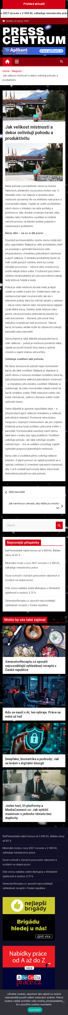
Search (59, 525)
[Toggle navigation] (16, 61)
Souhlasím (34, 1009)
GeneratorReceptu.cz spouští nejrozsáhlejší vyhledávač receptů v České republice (30, 666)
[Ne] (63, 1002)
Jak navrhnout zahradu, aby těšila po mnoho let (34, 506)
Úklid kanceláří (17, 492)
